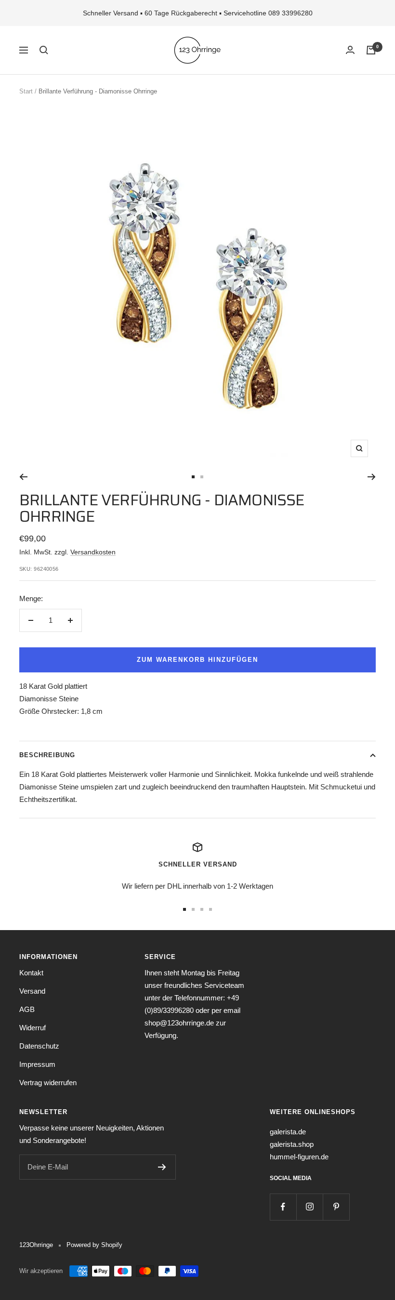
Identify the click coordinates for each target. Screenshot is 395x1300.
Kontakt (31, 973)
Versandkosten (93, 552)
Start (26, 91)
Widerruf (32, 1028)
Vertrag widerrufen (48, 1082)
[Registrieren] (162, 1167)
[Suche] (44, 50)
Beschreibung (47, 755)
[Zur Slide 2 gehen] (201, 476)
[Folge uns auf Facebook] (283, 1207)
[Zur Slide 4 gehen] (210, 909)
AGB (27, 1009)
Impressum (37, 1064)
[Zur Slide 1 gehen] (193, 476)
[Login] (350, 50)
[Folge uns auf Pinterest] (336, 1207)
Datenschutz (39, 1046)
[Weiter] (372, 476)
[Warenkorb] (371, 50)
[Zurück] (23, 476)
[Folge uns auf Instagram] (309, 1207)
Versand (32, 991)
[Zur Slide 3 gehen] (201, 909)
